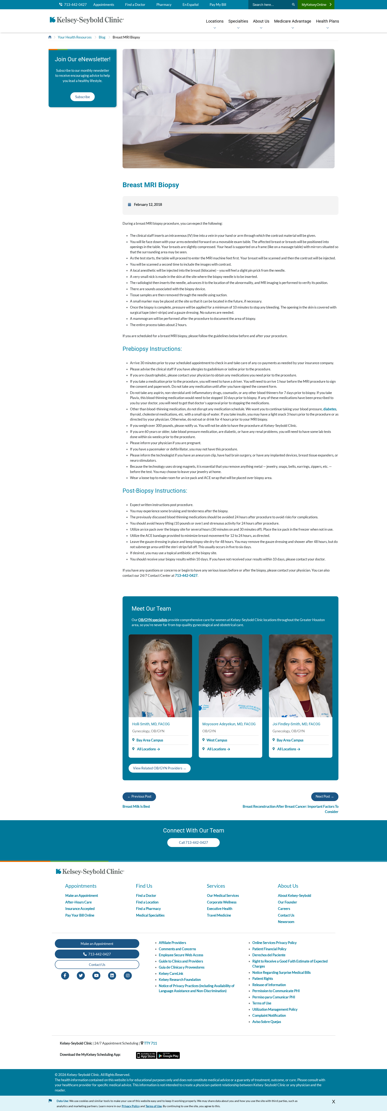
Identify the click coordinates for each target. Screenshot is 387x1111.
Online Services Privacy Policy (274, 943)
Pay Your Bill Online (79, 915)
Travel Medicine (219, 915)
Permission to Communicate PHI (276, 991)
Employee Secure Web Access (181, 955)
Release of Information (269, 985)
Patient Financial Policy (269, 949)
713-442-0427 (74, 5)
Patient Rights (262, 978)
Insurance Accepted (80, 908)
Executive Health (219, 908)
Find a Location (147, 902)
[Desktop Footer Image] (90, 872)
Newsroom (286, 922)
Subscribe (82, 97)
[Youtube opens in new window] (96, 975)
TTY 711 (150, 1043)
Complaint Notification (269, 1015)
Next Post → (325, 796)
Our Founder (287, 902)
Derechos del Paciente (268, 955)
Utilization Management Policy (275, 1009)
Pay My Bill (218, 5)
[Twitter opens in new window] (81, 975)
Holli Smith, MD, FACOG (151, 724)
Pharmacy (164, 5)
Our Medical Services (223, 895)
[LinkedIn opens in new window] (112, 975)
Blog (102, 37)
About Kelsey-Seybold (294, 895)
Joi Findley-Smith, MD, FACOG (296, 724)
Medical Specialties (150, 915)
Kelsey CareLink (171, 973)
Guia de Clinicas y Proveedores (181, 967)
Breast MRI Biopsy (126, 37)
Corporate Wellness (221, 902)
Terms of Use (261, 1003)
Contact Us (286, 915)
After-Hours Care (78, 902)
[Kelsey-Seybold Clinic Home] (89, 21)
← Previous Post (139, 796)
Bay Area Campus (149, 740)
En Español (191, 5)
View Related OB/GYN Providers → (159, 768)
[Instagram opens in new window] (128, 975)
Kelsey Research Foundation (180, 979)
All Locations (146, 749)
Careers (284, 908)
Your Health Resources (75, 37)
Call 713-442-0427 (193, 842)
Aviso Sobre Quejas (266, 1022)
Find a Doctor (135, 5)
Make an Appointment (81, 895)
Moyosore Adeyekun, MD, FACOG (229, 724)
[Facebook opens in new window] (65, 975)
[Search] (293, 4)
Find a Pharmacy (148, 908)
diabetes (329, 409)
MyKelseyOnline (314, 4)
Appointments (103, 5)
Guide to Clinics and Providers (181, 961)
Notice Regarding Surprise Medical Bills (281, 972)
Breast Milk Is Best (136, 806)
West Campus (217, 740)
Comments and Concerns (177, 949)
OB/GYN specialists (152, 620)
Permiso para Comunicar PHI (273, 997)
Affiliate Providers (172, 943)
